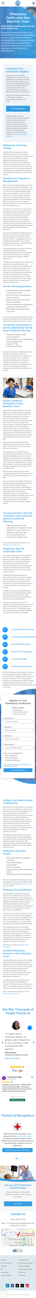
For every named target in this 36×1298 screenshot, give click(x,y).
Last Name (8, 736)
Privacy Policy (4, 1272)
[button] (16, 1160)
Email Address (9, 718)
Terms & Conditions (6, 1275)
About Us (3, 1260)
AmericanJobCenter (17, 1145)
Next (33, 1042)
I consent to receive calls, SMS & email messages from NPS (17, 765)
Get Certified (18, 1204)
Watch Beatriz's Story (12, 1058)
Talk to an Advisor (18, 108)
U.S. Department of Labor (13, 1141)
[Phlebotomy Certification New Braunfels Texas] (18, 397)
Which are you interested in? (13, 753)
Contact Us (4, 1266)
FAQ (2, 1269)
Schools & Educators (6, 1263)
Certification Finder (20, 1136)
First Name (8, 727)
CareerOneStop (18, 1138)
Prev (2, 1042)
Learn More (18, 1150)
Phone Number (9, 744)
